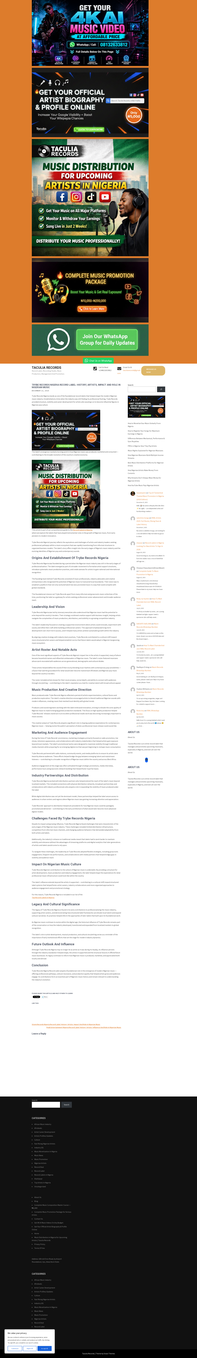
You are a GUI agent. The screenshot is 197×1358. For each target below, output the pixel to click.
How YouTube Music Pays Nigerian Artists (143, 485)
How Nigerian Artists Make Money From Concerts (143, 471)
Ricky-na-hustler (142, 599)
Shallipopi (38, 1179)
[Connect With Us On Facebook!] (146, 759)
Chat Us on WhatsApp (100, 360)
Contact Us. (38, 1219)
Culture (37, 1140)
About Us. (38, 1197)
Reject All (30, 1348)
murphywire (141, 493)
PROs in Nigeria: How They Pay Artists (142, 446)
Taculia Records (46, 368)
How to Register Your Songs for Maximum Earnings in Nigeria (144, 432)
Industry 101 (39, 1147)
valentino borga (142, 518)
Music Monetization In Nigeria (45, 1151)
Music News (38, 1155)
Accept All (44, 1348)
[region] (30, 1341)
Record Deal (39, 1167)
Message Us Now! (151, 370)
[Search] (161, 389)
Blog (36, 1201)
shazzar (139, 543)
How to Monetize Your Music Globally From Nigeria (144, 425)
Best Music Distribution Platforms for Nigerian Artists (146, 464)
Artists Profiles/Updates (43, 1136)
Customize (14, 1348)
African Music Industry (42, 1124)
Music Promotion (41, 1159)
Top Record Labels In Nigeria (43, 897)
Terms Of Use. (39, 1248)
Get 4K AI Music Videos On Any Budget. (49, 1223)
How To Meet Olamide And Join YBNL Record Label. (149, 602)
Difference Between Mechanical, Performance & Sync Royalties (146, 440)
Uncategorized (40, 1186)
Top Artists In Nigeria (42, 1182)
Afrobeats (38, 1128)
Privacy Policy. (39, 1244)
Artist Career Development (44, 1132)
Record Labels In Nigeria (82, 530)
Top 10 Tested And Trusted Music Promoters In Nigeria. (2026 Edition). (150, 496)
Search (130, 385)
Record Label (39, 1171)
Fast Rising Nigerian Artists (44, 1144)
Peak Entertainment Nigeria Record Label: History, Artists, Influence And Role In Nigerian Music (83, 1027)
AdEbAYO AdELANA (143, 623)
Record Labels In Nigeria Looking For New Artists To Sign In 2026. (150, 546)
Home (36, 1233)
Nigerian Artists (40, 1163)
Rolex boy (140, 710)
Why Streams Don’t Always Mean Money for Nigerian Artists (144, 479)
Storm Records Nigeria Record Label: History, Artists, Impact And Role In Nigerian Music (66, 1024)
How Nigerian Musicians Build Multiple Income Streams (145, 456)
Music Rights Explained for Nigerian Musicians (145, 450)
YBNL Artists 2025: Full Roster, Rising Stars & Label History (148, 521)
